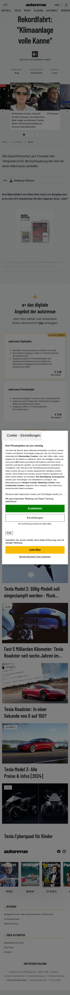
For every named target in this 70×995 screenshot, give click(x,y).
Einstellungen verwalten (34, 518)
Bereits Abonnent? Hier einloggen (35, 557)
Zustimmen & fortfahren (34, 508)
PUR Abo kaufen (34, 550)
